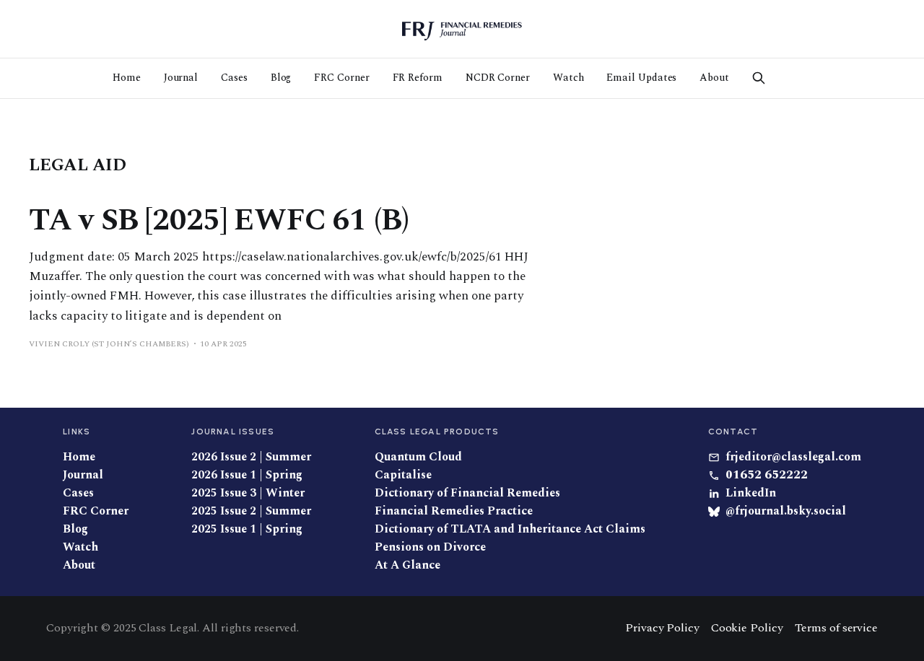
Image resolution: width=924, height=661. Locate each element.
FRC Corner (341, 77)
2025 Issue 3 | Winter (248, 493)
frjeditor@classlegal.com (793, 457)
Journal (181, 77)
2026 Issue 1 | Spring (246, 475)
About (714, 77)
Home (127, 77)
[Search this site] (759, 78)
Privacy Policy (662, 627)
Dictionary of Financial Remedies (467, 493)
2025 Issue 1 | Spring (246, 529)
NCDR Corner (498, 77)
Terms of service (836, 627)
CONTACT (733, 431)
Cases (234, 77)
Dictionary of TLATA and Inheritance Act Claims (510, 529)
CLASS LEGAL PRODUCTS (437, 431)
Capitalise (403, 475)
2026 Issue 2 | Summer (251, 457)
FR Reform (418, 77)
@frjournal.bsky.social (785, 511)
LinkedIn (750, 493)
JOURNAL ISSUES (232, 431)
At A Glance (407, 565)
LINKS (76, 431)
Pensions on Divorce (430, 547)
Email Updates (641, 77)
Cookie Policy (747, 627)
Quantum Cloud (418, 457)
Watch (568, 77)
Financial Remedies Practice (454, 511)
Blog (281, 77)
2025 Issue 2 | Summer (251, 511)
